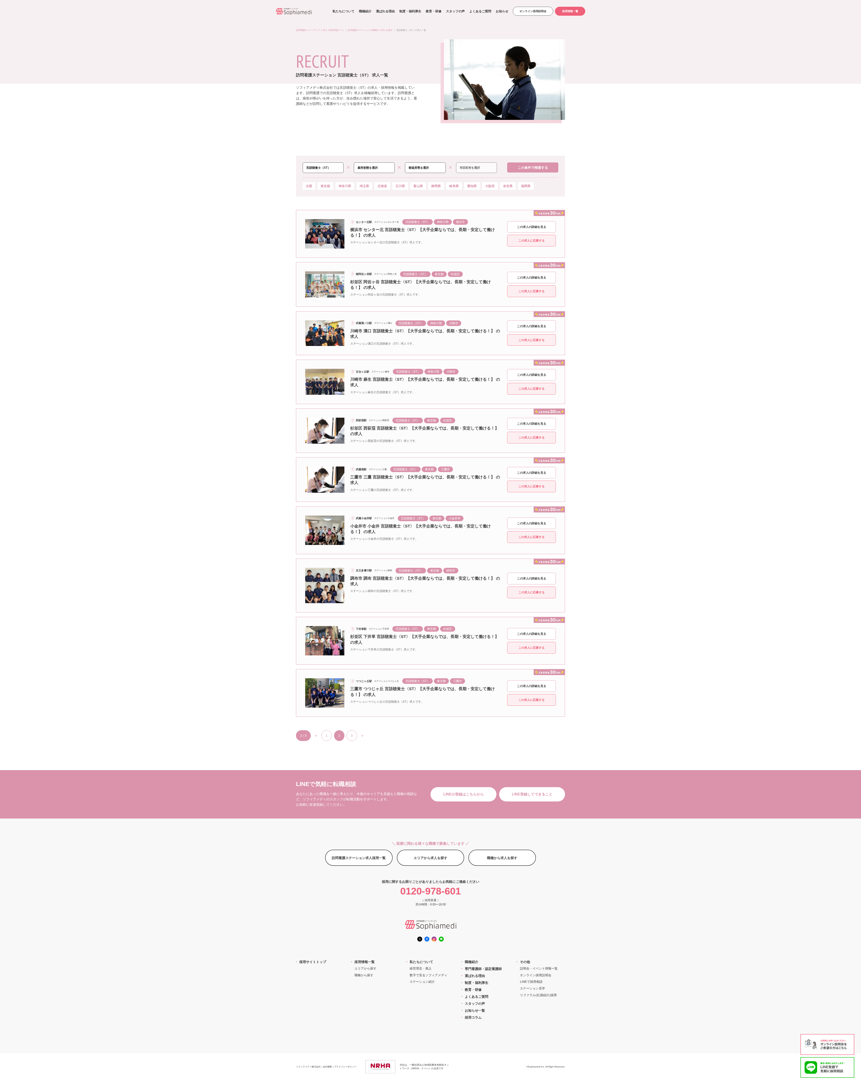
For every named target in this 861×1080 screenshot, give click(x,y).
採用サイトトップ (312, 962)
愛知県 (472, 186)
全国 (309, 186)
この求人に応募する (531, 240)
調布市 (450, 570)
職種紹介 (365, 11)
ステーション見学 (532, 988)
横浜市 (460, 222)
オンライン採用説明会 (533, 11)
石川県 (400, 186)
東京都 (325, 186)
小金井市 (454, 518)
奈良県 (508, 186)
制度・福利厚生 (410, 11)
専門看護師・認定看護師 (483, 969)
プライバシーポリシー (345, 1066)
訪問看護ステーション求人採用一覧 (359, 858)
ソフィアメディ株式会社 (308, 1066)
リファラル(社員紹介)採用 (538, 995)
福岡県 (526, 186)
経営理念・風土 (421, 968)
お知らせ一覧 (475, 1010)
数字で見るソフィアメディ (428, 975)
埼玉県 (364, 186)
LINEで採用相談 (531, 981)
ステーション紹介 (422, 981)
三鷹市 (445, 469)
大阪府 (490, 186)
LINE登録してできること (532, 794)
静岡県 (436, 186)
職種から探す (363, 975)
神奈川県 (345, 186)
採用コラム (473, 1017)
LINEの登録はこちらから (463, 794)
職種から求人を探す (502, 858)
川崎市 (453, 323)
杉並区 (455, 274)
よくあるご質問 (480, 11)
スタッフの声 (455, 11)
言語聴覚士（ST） (417, 222)
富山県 (418, 186)
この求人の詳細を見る (531, 227)
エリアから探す (365, 968)
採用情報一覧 (570, 11)
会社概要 (327, 1066)
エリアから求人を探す (430, 858)
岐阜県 (454, 186)
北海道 (382, 186)
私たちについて (343, 11)
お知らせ (502, 11)
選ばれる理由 (385, 11)
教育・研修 (433, 11)
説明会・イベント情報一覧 (539, 968)
